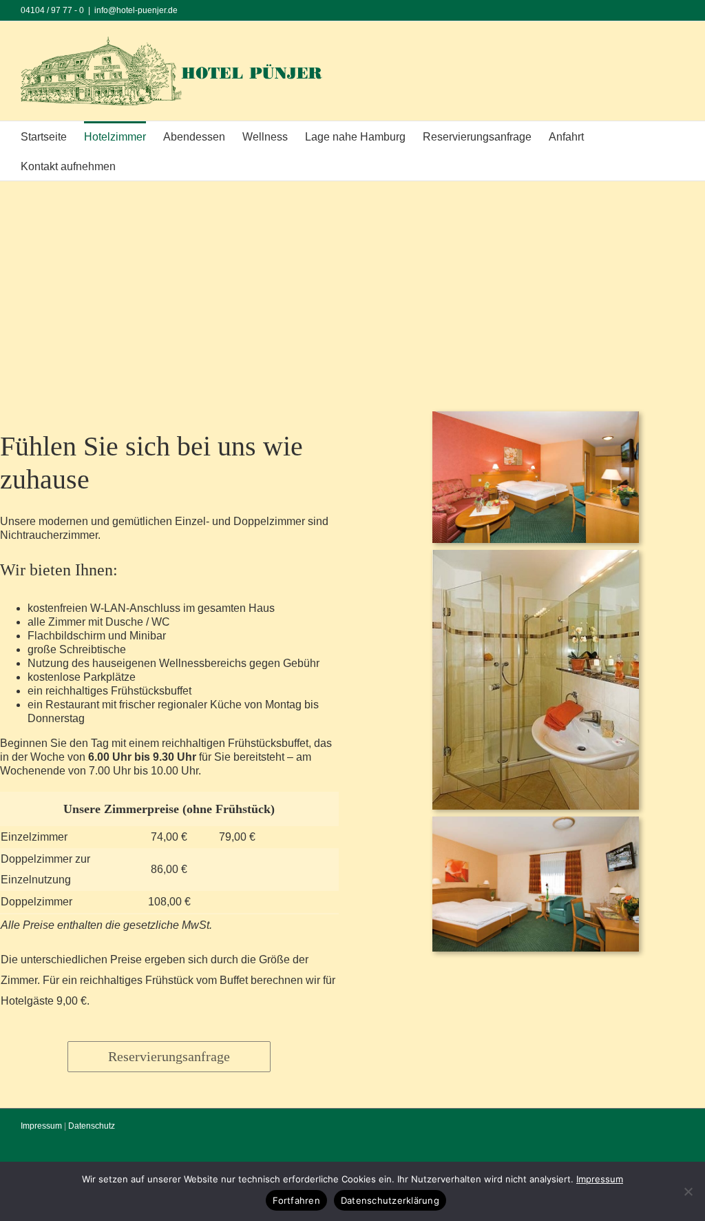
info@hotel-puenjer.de (136, 10)
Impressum (41, 1126)
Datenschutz (91, 1126)
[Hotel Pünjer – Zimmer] (535, 416)
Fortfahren (296, 1200)
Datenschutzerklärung (390, 1200)
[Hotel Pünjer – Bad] (535, 555)
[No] (688, 1191)
